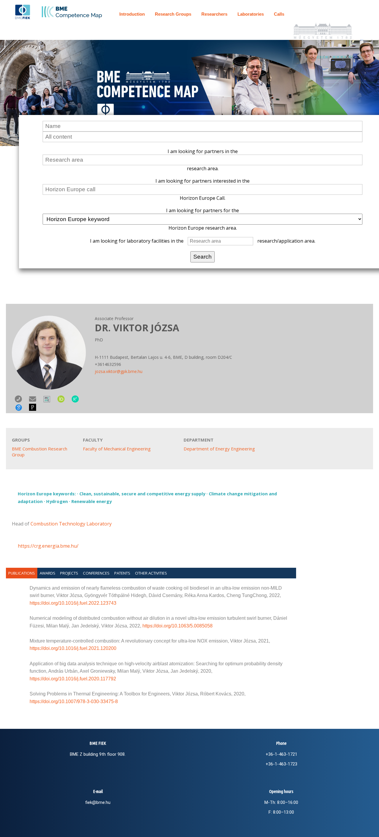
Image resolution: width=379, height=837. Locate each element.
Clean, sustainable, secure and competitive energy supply (142, 494)
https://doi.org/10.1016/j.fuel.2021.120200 (73, 648)
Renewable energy (91, 501)
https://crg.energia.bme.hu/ (48, 546)
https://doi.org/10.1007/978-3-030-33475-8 (74, 701)
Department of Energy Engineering (219, 449)
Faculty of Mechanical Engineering (117, 449)
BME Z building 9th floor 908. (98, 754)
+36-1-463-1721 (281, 754)
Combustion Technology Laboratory (71, 523)
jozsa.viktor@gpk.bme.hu (118, 371)
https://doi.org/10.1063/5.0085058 (177, 625)
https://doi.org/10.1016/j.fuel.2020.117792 (73, 678)
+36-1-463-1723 (281, 764)
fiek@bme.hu (97, 802)
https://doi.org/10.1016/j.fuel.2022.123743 (73, 603)
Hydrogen (57, 501)
